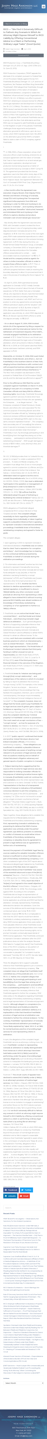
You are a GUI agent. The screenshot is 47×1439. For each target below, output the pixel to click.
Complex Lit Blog (10, 51)
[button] (43, 6)
